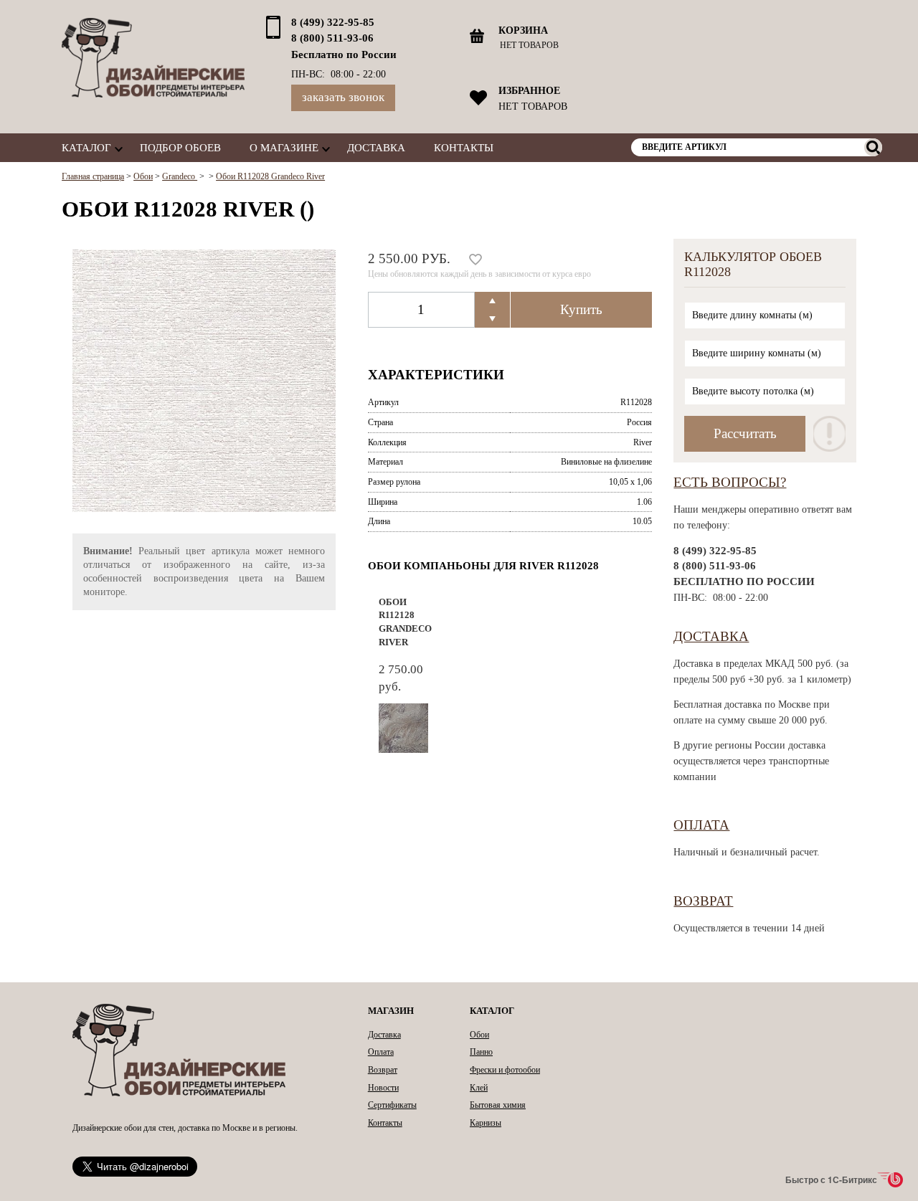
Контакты (463, 147)
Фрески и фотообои (505, 1070)
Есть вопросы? (729, 482)
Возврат (703, 900)
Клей (479, 1088)
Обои (479, 1035)
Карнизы (485, 1123)
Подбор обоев (180, 147)
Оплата (701, 824)
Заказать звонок (343, 97)
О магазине (284, 147)
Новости (383, 1088)
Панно (481, 1052)
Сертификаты (392, 1105)
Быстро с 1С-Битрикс (831, 1179)
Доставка (376, 147)
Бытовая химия (498, 1105)
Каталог (86, 147)
